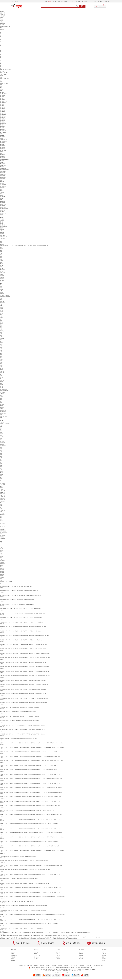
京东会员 (73, 1)
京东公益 (89, 965)
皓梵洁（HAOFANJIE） (5, 78)
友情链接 (60, 965)
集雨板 (1, 565)
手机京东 (85, 1)
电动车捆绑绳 (3, 174)
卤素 (1, 541)
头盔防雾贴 (2, 147)
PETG (1, 420)
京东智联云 (92, 937)
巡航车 (1, 489)
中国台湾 (2, 307)
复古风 (1, 486)
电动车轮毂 (2, 178)
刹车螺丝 (2, 278)
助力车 (1, 268)
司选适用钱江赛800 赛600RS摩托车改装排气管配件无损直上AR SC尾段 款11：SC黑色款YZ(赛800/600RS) (24, 640)
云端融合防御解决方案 (5, 937)
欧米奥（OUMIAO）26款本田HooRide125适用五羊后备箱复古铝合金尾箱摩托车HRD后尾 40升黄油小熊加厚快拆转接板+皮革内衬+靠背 (30, 819)
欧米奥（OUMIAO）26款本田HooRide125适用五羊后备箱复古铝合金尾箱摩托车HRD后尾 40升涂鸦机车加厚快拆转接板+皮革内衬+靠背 (30, 796)
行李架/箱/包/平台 (4, 237)
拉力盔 (1, 344)
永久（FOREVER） (4, 72)
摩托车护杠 (2, 96)
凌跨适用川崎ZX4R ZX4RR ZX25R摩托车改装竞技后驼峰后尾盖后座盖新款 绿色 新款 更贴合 (20, 608)
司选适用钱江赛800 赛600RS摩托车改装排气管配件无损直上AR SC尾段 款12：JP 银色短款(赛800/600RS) (24, 644)
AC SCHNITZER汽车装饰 (15, 932)
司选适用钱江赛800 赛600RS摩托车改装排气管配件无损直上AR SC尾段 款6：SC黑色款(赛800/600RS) (23, 649)
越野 (1, 451)
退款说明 (81, 955)
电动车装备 (2, 202)
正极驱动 (2, 575)
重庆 (1, 250)
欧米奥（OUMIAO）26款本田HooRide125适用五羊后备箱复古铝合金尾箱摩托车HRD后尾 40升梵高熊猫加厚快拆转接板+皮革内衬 (29, 752)
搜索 (82, 6)
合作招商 (36, 965)
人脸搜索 (47, 937)
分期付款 (58, 955)
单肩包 (1, 310)
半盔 (1, 340)
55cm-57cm (2, 522)
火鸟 (1, 251)
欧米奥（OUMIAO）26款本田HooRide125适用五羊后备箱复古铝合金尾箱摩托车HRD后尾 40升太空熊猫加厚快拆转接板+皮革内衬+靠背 (30, 828)
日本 (1, 298)
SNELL (1, 289)
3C (0, 284)
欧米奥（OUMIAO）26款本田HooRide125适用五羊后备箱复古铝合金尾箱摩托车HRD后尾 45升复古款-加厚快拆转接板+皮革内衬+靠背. (30, 756)
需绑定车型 (2, 529)
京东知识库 (2, 13)
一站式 (75, 938)
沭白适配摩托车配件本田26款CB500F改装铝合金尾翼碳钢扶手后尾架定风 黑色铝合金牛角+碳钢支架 (22, 729)
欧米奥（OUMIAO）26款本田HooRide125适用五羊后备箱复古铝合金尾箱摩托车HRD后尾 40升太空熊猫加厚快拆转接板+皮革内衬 (29, 765)
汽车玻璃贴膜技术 (40, 932)
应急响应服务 (12, 938)
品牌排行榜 (2, 14)
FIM (1, 290)
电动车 (1, 263)
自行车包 (2, 404)
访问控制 (38, 938)
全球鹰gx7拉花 (56, 932)
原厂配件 (2, 271)
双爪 (1, 578)
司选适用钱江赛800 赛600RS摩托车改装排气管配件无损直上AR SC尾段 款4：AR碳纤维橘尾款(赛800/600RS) (24, 635)
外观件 (1, 231)
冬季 (1, 334)
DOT (1, 287)
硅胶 (1, 478)
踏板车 (1, 487)
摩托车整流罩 (3, 123)
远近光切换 (2, 443)
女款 (1, 329)
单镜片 (1, 381)
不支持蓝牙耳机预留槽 (5, 296)
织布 (1, 417)
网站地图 (70, 937)
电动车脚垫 (2, 210)
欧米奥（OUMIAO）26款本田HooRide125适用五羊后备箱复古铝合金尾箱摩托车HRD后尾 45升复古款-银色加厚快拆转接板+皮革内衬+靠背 (31, 778)
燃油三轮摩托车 (3, 226)
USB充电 (2, 574)
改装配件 (2, 232)
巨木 (1, 77)
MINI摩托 (2, 471)
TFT (1, 547)
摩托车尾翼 (2, 104)
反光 (1, 435)
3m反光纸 (68, 932)
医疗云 (58, 938)
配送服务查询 (37, 955)
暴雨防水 (2, 571)
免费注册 (54, 1)
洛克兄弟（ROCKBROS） (6, 69)
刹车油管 (2, 275)
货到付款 (58, 952)
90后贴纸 (73, 932)
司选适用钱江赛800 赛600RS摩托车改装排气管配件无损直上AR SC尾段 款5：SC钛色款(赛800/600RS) (23, 626)
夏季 (1, 332)
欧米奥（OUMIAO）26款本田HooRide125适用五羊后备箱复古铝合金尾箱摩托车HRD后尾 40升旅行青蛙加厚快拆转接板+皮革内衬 (29, 841)
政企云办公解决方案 (63, 937)
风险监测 (78, 965)
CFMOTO (2, 89)
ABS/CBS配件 (3, 132)
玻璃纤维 (2, 371)
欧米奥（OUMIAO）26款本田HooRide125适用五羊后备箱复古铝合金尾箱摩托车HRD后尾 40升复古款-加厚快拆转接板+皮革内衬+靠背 (30, 805)
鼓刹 (1, 553)
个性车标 (2, 386)
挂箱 (1, 351)
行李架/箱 (2, 192)
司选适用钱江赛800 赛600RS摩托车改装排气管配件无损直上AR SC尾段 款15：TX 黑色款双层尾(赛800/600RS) (25, 657)
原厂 (1, 319)
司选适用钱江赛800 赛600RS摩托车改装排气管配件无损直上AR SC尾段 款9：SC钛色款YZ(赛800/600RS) (23, 702)
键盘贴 (1, 20)
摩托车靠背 (2, 108)
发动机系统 (2, 560)
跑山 (1, 447)
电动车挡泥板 (3, 165)
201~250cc (2, 492)
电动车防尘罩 (3, 207)
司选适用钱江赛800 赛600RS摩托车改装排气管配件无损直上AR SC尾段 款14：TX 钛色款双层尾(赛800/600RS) (25, 675)
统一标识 (63, 932)
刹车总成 (2, 277)
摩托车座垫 (2, 110)
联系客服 (13, 960)
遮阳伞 (1, 195)
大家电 (12, 958)
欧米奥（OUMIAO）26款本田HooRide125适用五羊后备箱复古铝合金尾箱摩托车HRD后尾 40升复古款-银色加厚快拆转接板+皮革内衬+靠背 (31, 814)
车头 (1, 354)
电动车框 (2, 160)
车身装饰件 (2, 183)
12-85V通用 (2, 484)
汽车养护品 (2, 238)
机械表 (1, 549)
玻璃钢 (1, 369)
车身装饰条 (2, 196)
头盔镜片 (2, 151)
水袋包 (1, 322)
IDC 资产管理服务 (14, 937)
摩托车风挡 (2, 99)
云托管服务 (42, 938)
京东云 (67, 972)
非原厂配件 (2, 272)
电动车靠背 (2, 163)
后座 (1, 350)
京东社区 (72, 965)
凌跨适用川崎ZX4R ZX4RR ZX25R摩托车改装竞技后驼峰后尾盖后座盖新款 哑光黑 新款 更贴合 (21, 617)
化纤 (1, 414)
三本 (1, 253)
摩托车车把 (2, 122)
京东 (22, 6)
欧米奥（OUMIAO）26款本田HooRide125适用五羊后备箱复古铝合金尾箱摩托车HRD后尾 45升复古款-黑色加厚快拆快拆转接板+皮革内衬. (31, 792)
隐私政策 (83, 965)
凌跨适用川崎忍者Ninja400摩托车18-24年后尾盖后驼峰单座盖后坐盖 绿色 (16, 586)
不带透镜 (2, 293)
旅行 (1, 448)
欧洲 (1, 305)
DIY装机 (104, 953)
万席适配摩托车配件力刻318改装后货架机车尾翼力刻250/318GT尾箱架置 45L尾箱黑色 (19, 716)
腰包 (1, 314)
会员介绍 (13, 953)
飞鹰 (1, 262)
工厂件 (1, 534)
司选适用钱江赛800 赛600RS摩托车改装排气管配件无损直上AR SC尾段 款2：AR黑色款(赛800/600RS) (23, 631)
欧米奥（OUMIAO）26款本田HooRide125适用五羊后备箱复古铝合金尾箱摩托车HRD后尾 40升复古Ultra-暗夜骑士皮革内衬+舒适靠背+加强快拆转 (32, 743)
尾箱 (1, 320)
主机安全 (22, 938)
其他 (1, 425)
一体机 (1, 17)
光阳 (1, 259)
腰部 (1, 356)
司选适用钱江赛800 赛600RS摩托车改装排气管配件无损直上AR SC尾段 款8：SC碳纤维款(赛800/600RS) (23, 693)
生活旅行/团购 (14, 955)
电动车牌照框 (3, 204)
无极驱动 (2, 577)
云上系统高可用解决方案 (26, 937)
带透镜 (1, 292)
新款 (19, 937)
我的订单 (60, 1)
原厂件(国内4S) (3, 532)
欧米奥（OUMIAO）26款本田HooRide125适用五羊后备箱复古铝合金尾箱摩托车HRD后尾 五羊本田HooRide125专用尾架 (27, 810)
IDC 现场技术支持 (36, 937)
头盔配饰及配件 (3, 141)
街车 (1, 465)
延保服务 (104, 955)
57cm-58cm (2, 523)
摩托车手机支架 (3, 101)
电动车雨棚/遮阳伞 (4, 208)
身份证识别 (62, 938)
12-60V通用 (2, 483)
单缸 (1, 502)
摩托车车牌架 (3, 102)
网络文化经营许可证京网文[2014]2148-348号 (66, 969)
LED (1, 543)
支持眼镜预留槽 (3, 389)
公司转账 (58, 958)
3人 (1, 546)
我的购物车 (100, 6)
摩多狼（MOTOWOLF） (5, 83)
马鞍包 (1, 317)
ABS (1, 366)
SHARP (1, 286)
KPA (1, 374)
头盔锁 (1, 214)
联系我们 (24, 965)
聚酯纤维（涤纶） (4, 416)
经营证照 (79, 970)
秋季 (1, 337)
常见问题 (13, 957)
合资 (1, 508)
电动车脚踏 (2, 175)
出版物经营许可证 (51, 969)
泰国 (1, 299)
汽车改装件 (2, 538)
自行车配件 (2, 219)
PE (0, 429)
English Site (96, 965)
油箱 (1, 348)
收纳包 (1, 19)
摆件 (1, 193)
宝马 (1, 256)
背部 (1, 353)
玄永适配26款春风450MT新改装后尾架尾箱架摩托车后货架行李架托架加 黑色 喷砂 (18, 738)
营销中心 (48, 965)
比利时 (1, 566)
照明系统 (2, 234)
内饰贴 (1, 190)
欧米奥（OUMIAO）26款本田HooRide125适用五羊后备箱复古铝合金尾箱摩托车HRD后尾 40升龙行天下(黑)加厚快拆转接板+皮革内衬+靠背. (31, 787)
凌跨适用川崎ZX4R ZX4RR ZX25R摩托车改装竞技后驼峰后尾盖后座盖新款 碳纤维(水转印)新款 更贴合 (23, 613)
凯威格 (1, 75)
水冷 (1, 516)
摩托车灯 (2, 98)
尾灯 (1, 360)
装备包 (1, 323)
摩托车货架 (2, 107)
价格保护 (81, 953)
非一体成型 (2, 392)
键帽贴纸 (2, 22)
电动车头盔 (2, 144)
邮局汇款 (58, 957)
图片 (17, 938)
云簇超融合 (26, 938)
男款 (1, 326)
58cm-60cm (2, 525)
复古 (1, 459)
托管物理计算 (49, 938)
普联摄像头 (2, 16)
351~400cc (2, 495)
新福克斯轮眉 (48, 932)
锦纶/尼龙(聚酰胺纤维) (5, 423)
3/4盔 (1, 345)
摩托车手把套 (3, 119)
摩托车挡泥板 (3, 113)
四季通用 (2, 338)
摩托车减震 (2, 126)
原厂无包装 (2, 535)
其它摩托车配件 (3, 93)
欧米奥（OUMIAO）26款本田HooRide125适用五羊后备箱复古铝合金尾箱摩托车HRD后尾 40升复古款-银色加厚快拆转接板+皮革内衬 (29, 846)
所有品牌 (2, 29)
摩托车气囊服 (3, 150)
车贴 (4, 26)
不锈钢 (1, 474)
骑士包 (1, 138)
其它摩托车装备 (3, 139)
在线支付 (58, 953)
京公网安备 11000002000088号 (37, 967)
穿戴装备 (2, 220)
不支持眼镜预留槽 (4, 390)
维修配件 (2, 229)
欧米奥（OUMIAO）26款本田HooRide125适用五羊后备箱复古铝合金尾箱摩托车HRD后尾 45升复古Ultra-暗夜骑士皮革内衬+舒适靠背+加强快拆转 (32, 837)
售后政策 (81, 952)
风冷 (1, 517)
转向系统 (2, 562)
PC (0, 378)
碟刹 (1, 551)
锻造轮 (1, 556)
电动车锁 (2, 211)
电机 (1, 399)
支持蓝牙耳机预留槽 (4, 295)
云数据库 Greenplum (77, 937)
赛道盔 (1, 347)
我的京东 (65, 1)
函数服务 (34, 938)
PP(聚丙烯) (2, 422)
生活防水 (2, 569)
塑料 (1, 477)
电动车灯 (2, 166)
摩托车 (1, 223)
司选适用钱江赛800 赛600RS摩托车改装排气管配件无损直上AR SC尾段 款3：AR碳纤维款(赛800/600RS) (23, 662)
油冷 (1, 519)
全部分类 (2, 11)
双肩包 (1, 311)
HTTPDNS (54, 938)
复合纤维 (2, 372)
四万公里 (2, 71)
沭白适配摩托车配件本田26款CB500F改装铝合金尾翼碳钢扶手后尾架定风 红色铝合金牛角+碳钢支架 (22, 725)
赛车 (1, 266)
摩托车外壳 (2, 117)
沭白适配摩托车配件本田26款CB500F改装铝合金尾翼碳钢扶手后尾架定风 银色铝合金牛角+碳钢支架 (22, 734)
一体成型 (2, 393)
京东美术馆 (2, 23)
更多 (1, 90)
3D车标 (1, 387)
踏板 (1, 463)
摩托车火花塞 (3, 131)
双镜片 (1, 383)
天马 (1, 247)
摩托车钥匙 (2, 129)
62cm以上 (2, 528)
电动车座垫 (2, 205)
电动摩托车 (2, 225)
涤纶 (1, 428)
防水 (1, 438)
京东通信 (104, 958)
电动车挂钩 (2, 172)
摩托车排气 (2, 111)
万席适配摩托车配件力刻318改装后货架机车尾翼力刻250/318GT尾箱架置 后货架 (18, 711)
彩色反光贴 (24, 932)
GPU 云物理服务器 (69, 938)
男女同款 (2, 331)
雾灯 (1, 363)
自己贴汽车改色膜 (4, 932)
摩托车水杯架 (3, 128)
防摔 (1, 431)
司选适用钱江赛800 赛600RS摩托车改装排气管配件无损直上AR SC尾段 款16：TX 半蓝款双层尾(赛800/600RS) (25, 653)
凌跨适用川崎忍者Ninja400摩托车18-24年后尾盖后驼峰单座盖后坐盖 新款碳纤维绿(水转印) (20, 595)
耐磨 (1, 432)
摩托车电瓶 (2, 120)
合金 (1, 475)
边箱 (1, 325)
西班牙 (1, 308)
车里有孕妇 (87, 932)
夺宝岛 (103, 952)
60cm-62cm (2, 526)
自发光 (1, 434)
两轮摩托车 (2, 510)
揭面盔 (1, 343)
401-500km (2, 501)
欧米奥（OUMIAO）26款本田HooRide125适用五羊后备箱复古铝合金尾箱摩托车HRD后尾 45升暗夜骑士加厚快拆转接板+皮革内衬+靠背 (30, 774)
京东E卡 (104, 957)
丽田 (1, 81)
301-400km (2, 499)
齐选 (1, 87)
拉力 (1, 469)
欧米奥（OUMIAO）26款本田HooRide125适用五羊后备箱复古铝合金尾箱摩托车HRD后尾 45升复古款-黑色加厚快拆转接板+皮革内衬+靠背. (31, 832)
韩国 (1, 304)
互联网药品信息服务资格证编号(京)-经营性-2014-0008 (67, 967)
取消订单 (81, 958)
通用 (1, 328)
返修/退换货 (81, 957)
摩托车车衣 (2, 145)
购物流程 (13, 952)
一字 (1, 316)
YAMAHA (2, 248)
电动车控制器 (3, 410)
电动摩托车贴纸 (31, 932)
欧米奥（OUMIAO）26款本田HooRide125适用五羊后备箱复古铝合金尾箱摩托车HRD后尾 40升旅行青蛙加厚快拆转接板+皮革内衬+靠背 (30, 801)
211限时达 (36, 953)
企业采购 (78, 1)
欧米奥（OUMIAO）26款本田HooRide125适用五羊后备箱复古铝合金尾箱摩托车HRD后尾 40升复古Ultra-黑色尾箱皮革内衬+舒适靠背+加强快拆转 (32, 747)
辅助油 (1, 239)
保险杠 (1, 241)
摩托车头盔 (2, 136)
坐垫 (1, 398)
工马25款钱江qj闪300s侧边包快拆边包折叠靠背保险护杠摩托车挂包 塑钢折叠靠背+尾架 (19, 720)
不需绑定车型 (3, 531)
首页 (1, 26)
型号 (19, 938)
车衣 (1, 189)
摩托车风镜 (2, 148)
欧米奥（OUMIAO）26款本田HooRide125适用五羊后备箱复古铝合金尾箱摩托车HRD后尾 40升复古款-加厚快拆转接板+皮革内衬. (29, 769)
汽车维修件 (2, 537)
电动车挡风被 (3, 213)
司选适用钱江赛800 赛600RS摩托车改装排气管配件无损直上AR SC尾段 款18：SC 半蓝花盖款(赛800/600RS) (24, 622)
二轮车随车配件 (3, 177)
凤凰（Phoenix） (4, 74)
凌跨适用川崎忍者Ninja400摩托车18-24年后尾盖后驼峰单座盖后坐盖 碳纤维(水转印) (19, 590)
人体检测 (7, 938)
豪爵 (1, 84)
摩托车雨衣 (2, 142)
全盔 (1, 341)
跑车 (1, 466)
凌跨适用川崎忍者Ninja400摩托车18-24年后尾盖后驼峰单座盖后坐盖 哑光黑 (17, 604)
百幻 (1, 86)
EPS (1, 395)
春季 (1, 335)
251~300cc (2, 493)
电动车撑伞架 (3, 411)
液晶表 (1, 550)
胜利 (1, 254)
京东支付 (62, 972)
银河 (1, 257)
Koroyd (1, 396)
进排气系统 (2, 235)
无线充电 (2, 441)
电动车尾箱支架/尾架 (4, 159)
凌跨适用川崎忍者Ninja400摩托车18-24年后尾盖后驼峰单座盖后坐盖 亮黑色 (17, 599)
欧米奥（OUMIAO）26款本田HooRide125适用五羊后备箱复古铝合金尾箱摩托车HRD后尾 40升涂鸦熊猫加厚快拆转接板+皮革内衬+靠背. (30, 783)
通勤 (1, 450)
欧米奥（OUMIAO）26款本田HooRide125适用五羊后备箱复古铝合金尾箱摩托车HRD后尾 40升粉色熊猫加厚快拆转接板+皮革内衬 (29, 823)
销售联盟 (66, 965)
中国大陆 (2, 301)
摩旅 (1, 456)
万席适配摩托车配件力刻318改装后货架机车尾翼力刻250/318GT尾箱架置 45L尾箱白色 (19, 707)
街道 (1, 454)
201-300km (2, 498)
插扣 (1, 357)
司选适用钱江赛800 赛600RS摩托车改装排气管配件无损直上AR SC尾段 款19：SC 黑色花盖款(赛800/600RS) (24, 671)
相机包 (1, 313)
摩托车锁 (2, 125)
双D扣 (1, 359)
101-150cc (2, 490)
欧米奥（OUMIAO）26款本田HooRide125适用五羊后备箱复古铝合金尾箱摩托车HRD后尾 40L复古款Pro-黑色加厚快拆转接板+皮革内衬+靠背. (31, 760)
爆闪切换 (2, 444)
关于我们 (19, 965)
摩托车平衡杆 (3, 114)
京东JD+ (104, 960)
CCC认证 (2, 280)
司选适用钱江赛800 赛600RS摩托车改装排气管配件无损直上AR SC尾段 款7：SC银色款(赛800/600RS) (23, 680)
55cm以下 (2, 520)
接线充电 (2, 572)
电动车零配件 (3, 156)
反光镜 (1, 405)
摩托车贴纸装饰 (80, 932)
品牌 (31, 938)
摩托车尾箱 (2, 95)
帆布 (1, 426)
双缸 (1, 504)
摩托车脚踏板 (3, 116)
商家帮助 (42, 965)
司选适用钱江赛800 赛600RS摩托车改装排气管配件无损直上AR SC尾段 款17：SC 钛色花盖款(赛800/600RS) (24, 666)
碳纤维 (1, 368)
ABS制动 (2, 513)
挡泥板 (1, 198)
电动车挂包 (2, 162)
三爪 (1, 580)
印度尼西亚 (2, 302)
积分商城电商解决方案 (54, 937)
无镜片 (1, 384)
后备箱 (1, 408)
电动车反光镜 (3, 168)
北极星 (1, 260)
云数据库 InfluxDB (86, 937)
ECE (1, 283)
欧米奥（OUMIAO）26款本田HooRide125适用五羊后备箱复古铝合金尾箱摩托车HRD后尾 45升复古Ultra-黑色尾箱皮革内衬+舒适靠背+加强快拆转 (32, 850)
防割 (1, 440)
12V (1, 481)
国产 (1, 507)
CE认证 (1, 281)
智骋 (1, 80)
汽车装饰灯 (2, 187)
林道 (1, 457)
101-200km (2, 496)
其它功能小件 (3, 184)
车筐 (1, 402)
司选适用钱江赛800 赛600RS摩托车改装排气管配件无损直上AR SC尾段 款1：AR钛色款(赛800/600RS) (23, 689)
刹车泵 (1, 274)
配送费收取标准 (37, 957)
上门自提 (36, 952)
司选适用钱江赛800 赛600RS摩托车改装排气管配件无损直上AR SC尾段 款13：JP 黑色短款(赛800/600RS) (24, 698)
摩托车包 (2, 105)
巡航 (1, 460)
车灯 (1, 401)
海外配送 (36, 958)
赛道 (1, 453)
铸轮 (1, 554)
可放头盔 (2, 437)
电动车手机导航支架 (4, 169)
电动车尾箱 (2, 157)
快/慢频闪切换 (3, 446)
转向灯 (1, 362)
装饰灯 (1, 365)
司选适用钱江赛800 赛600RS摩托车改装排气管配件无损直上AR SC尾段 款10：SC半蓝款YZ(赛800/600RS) (24, 684)
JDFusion (42, 937)
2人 (1, 544)
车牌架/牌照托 (3, 186)
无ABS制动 (2, 514)
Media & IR (103, 965)
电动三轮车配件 (3, 171)
